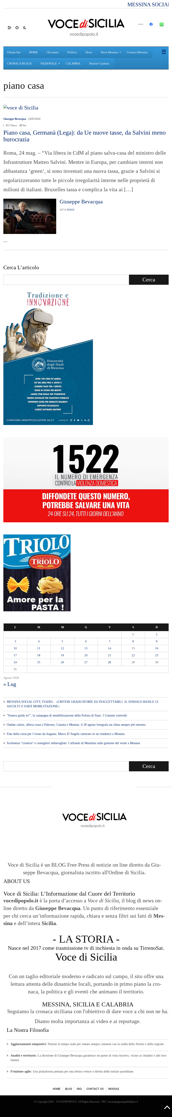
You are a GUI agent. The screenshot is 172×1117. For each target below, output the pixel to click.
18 (38, 655)
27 (86, 662)
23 (156, 655)
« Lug (9, 684)
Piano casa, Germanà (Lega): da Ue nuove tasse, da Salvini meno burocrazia (84, 136)
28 (109, 662)
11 (38, 648)
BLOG (68, 1088)
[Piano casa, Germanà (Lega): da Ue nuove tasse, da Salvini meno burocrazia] (20, 107)
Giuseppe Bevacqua (14, 118)
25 (38, 662)
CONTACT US (95, 1088)
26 (62, 662)
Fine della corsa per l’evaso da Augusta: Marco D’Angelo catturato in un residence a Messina (66, 734)
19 (62, 655)
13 (86, 648)
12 (62, 648)
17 (15, 655)
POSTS (70, 209)
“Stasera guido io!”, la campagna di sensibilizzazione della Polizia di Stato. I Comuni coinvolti (67, 715)
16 (156, 648)
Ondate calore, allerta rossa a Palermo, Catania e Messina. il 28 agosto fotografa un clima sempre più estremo (76, 724)
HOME (56, 1088)
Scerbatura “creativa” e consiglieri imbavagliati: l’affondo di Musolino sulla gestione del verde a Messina (73, 743)
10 (15, 648)
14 (109, 648)
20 (86, 655)
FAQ (79, 1088)
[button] (11, 27)
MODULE (113, 1088)
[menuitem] (14, 52)
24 (15, 662)
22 (133, 655)
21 (109, 655)
